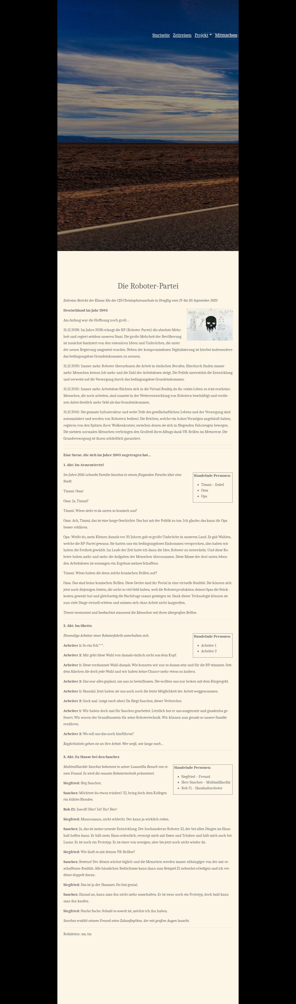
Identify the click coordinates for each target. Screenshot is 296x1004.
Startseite (161, 35)
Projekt (201, 35)
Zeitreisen (182, 35)
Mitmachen (226, 35)
